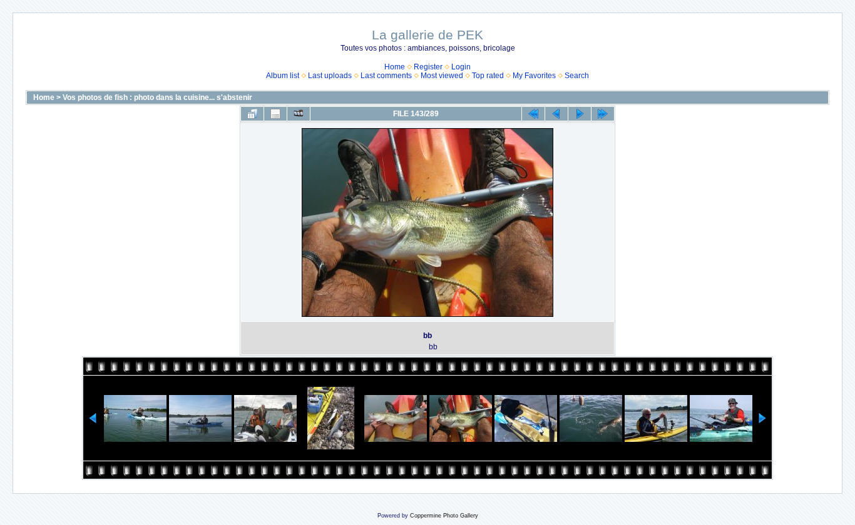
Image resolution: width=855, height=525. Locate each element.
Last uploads (330, 75)
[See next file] (579, 114)
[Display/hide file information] (275, 114)
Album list (282, 75)
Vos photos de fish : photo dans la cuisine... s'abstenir (157, 97)
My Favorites (534, 75)
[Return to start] (533, 114)
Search (577, 75)
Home (394, 66)
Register (428, 66)
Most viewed (442, 75)
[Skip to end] (602, 114)
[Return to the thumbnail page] (252, 114)
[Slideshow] (298, 114)
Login (461, 66)
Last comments (386, 75)
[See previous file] (556, 114)
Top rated (488, 75)
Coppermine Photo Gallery (444, 515)
